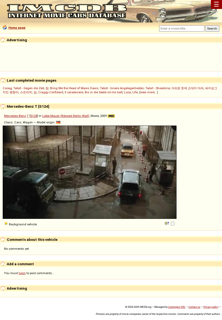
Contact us (194, 306)
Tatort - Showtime (157, 88)
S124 (33, 116)
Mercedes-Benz (15, 116)
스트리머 (26, 92)
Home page (16, 28)
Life (135, 92)
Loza (127, 92)
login (22, 273)
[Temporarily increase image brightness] (167, 223)
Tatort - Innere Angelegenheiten (122, 88)
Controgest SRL (176, 306)
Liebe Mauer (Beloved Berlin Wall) (65, 116)
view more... (148, 92)
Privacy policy (210, 306)
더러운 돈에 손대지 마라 (187, 88)
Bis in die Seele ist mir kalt (103, 92)
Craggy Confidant (50, 92)
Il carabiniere (74, 92)
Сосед (7, 88)
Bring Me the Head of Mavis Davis (74, 88)
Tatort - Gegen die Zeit (28, 88)
